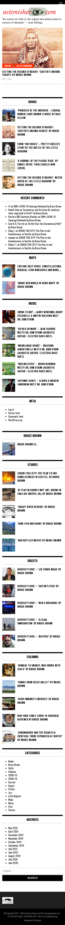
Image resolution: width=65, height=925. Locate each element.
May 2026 (13, 828)
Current (11, 782)
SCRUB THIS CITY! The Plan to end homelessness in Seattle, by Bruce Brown (29, 232)
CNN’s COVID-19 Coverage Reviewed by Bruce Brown (37, 206)
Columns (12, 772)
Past (10, 806)
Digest (11, 786)
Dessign (38, 920)
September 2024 (16, 845)
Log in (11, 409)
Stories (11, 810)
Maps (10, 799)
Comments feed (15, 416)
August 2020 (14, 856)
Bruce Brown (14, 765)
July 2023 (12, 849)
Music (11, 803)
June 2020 (13, 863)
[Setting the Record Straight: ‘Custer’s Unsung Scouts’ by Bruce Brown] (32, 48)
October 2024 (14, 842)
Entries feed (14, 413)
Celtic (11, 768)
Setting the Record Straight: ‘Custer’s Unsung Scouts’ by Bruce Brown (31, 73)
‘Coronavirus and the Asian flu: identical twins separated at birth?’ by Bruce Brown (33, 211)
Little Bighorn (24, 65)
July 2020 (13, 859)
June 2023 (13, 852)
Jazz (10, 792)
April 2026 (13, 831)
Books (8, 65)
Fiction (11, 789)
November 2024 (15, 838)
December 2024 (15, 835)
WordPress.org (15, 420)
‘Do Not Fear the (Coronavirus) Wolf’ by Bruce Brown (34, 225)
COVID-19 (12, 775)
